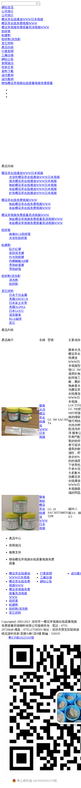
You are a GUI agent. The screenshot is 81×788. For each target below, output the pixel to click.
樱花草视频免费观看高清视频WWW (25, 27)
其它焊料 (8, 43)
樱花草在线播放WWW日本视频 (22, 19)
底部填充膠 (16, 253)
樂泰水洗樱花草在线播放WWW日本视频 (43, 421)
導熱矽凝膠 (16, 265)
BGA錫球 (15, 318)
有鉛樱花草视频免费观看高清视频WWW (36, 223)
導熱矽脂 (15, 269)
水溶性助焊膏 (18, 238)
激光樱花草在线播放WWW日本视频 (33, 181)
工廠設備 (8, 55)
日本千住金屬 (18, 295)
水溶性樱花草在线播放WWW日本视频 (34, 177)
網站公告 (8, 59)
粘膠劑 (6, 35)
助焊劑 (13, 284)
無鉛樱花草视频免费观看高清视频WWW (36, 219)
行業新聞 (8, 51)
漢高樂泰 (15, 314)
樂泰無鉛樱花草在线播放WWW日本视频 (43, 512)
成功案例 (8, 75)
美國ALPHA (17, 306)
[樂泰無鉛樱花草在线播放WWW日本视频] (20, 529)
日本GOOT (16, 310)
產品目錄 (8, 47)
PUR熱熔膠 (16, 257)
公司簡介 (8, 11)
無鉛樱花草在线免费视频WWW (30, 204)
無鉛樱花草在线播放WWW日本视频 (33, 185)
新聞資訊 (8, 63)
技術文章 (8, 67)
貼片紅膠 (15, 249)
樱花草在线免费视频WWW (19, 23)
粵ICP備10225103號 (21, 637)
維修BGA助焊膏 (20, 234)
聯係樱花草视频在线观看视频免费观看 (27, 83)
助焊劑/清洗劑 (11, 39)
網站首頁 (8, 7)
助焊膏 (6, 31)
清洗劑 (13, 280)
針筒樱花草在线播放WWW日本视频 (33, 193)
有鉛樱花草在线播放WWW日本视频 (33, 189)
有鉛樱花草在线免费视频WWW (30, 208)
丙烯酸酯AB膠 (18, 261)
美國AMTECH (18, 299)
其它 (12, 322)
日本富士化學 (18, 302)
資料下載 (8, 71)
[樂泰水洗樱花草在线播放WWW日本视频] (20, 434)
